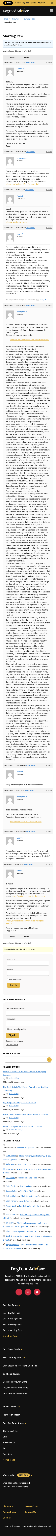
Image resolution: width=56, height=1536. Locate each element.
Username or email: (15, 1008)
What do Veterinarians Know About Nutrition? (29, 339)
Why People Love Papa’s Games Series (19, 1102)
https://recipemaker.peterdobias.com (28, 896)
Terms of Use (31, 1506)
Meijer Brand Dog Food (27, 1177)
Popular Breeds (10, 1406)
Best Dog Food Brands (13, 1423)
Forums (15, 18)
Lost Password (12, 1044)
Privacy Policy (9, 1512)
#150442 (49, 62)
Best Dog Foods (10, 1305)
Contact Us (30, 1512)
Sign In (12, 1035)
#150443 (49, 152)
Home (5, 18)
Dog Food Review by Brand (15, 1381)
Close (52, 3)
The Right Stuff (26, 1191)
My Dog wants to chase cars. (25, 1231)
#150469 (49, 765)
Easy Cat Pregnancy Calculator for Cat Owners (22, 1126)
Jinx (4, 1448)
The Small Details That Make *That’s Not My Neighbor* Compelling (26, 1089)
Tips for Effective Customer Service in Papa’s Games (25, 1114)
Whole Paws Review (29, 1196)
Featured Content (11, 1414)
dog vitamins (25, 1186)
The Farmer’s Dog (11, 1431)
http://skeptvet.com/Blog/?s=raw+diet (22, 184)
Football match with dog (29, 1206)
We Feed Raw (9, 1442)
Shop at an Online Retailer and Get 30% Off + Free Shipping (16, 1485)
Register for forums (14, 1041)
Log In (13, 985)
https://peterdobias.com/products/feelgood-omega (25, 922)
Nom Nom (7, 1454)
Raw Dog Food (29, 18)
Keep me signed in (16, 979)
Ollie (5, 1436)
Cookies (7, 1518)
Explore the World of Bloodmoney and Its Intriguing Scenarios (24, 1073)
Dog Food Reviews (11, 1374)
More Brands (9, 1459)
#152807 (49, 864)
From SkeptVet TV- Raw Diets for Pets (25, 821)
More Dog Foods (11, 1336)
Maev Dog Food (24, 1164)
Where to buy (15, 1475)
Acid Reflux (24, 1201)
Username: (11, 959)
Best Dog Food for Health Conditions (20, 1365)
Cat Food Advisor (37, 3)
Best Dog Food (11, 1313)
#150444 (49, 190)
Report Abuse (30, 62)
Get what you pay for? (26, 1147)
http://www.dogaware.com (17, 222)
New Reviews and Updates (15, 1393)
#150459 (49, 228)
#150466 (49, 305)
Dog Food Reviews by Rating (16, 1387)
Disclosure (8, 1506)
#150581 (49, 790)
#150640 (49, 831)
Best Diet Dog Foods (13, 1357)
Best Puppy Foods (11, 1349)
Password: (11, 969)
